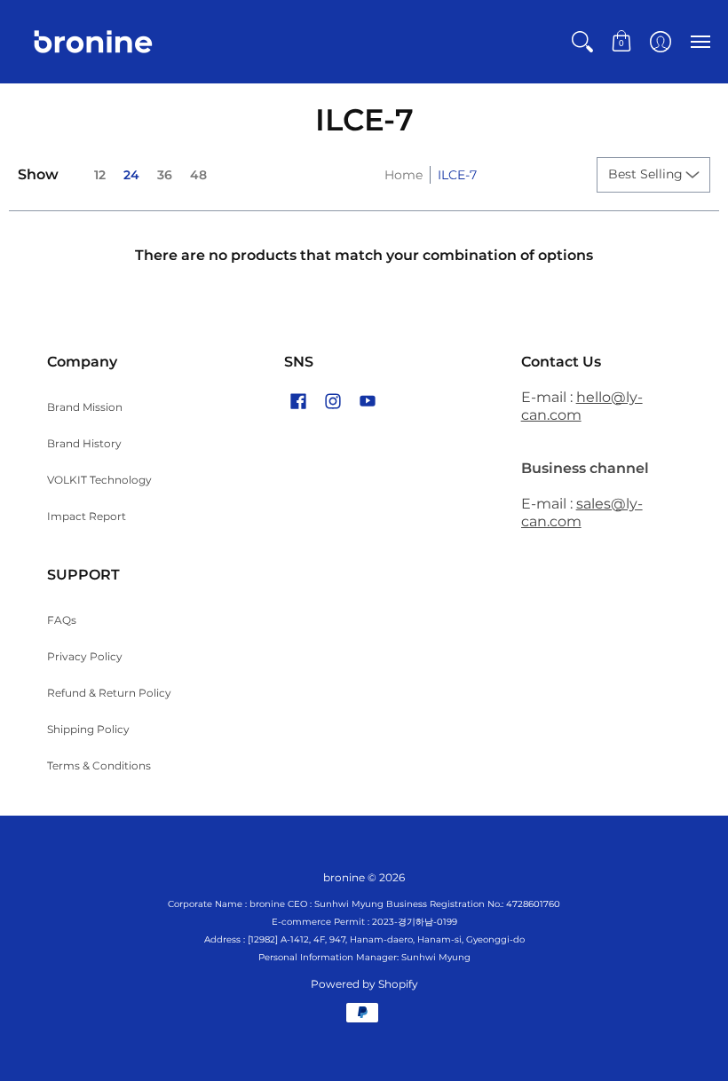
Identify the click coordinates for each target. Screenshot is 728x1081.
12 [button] (100, 175)
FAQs (61, 620)
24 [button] (131, 175)
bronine (344, 877)
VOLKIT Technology (99, 479)
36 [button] (164, 175)
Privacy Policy (85, 656)
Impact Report (86, 516)
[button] (582, 41)
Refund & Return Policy (109, 692)
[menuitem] (582, 41)
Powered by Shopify (364, 983)
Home (403, 175)
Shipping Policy (88, 729)
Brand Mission (85, 407)
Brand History (84, 443)
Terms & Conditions (99, 765)
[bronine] (93, 41)
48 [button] (198, 175)
